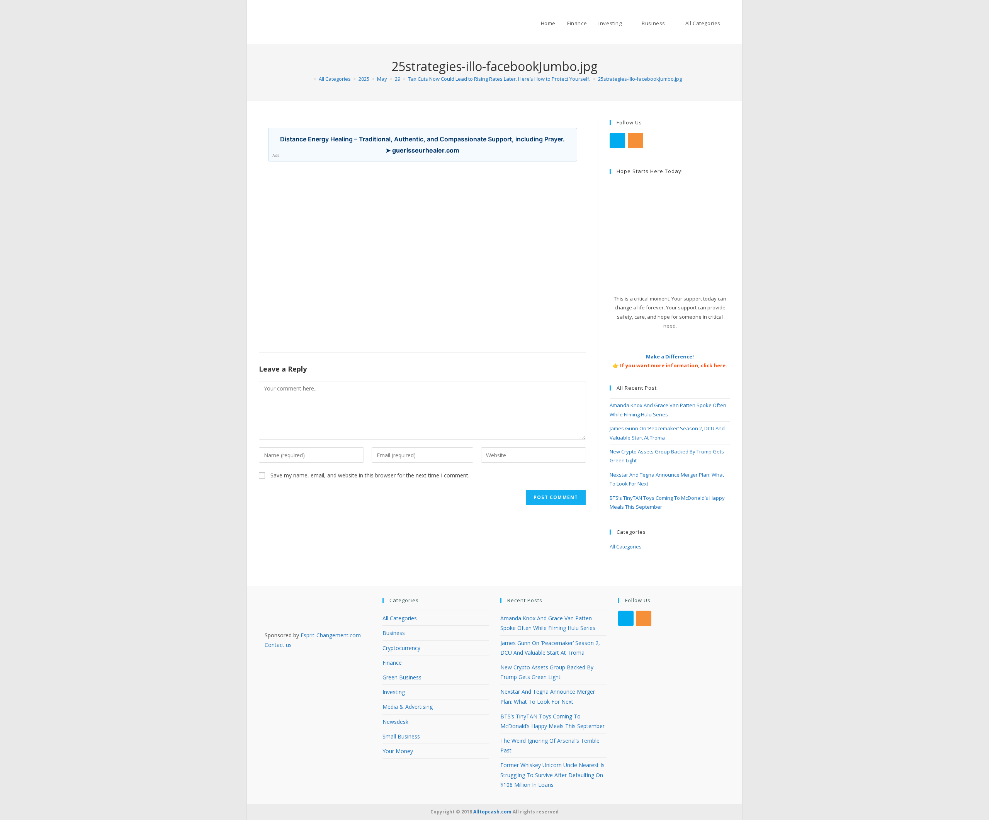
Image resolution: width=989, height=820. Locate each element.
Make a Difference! (670, 356)
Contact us (278, 645)
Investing (393, 692)
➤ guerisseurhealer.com (422, 150)
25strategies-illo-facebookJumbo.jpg (640, 78)
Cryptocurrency (401, 648)
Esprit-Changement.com (331, 635)
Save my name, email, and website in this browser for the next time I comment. (369, 475)
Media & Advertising (407, 706)
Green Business (401, 677)
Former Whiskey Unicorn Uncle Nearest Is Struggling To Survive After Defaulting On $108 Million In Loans (552, 774)
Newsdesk (395, 721)
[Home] (309, 78)
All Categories (626, 546)
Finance (392, 662)
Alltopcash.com (492, 811)
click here (713, 365)
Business (393, 633)
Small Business (401, 736)
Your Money (397, 751)
